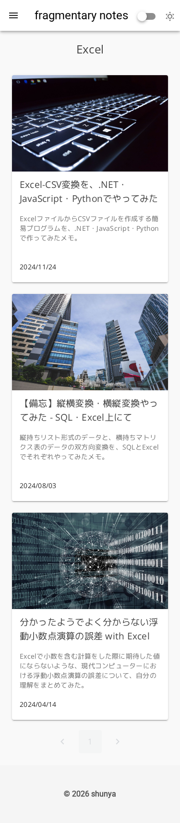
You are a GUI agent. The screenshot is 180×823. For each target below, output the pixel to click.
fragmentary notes (81, 15)
